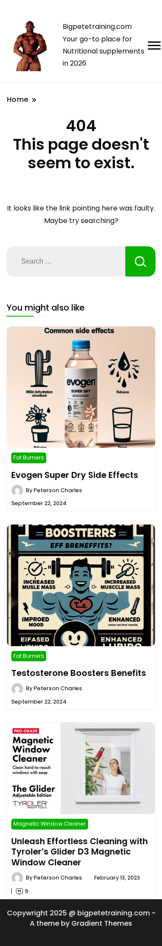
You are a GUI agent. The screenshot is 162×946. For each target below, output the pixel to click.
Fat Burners (28, 457)
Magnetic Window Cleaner (49, 823)
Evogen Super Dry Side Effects (74, 475)
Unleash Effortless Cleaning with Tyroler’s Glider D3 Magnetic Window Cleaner (79, 851)
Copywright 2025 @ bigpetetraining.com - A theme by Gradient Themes (81, 918)
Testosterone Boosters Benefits (78, 673)
